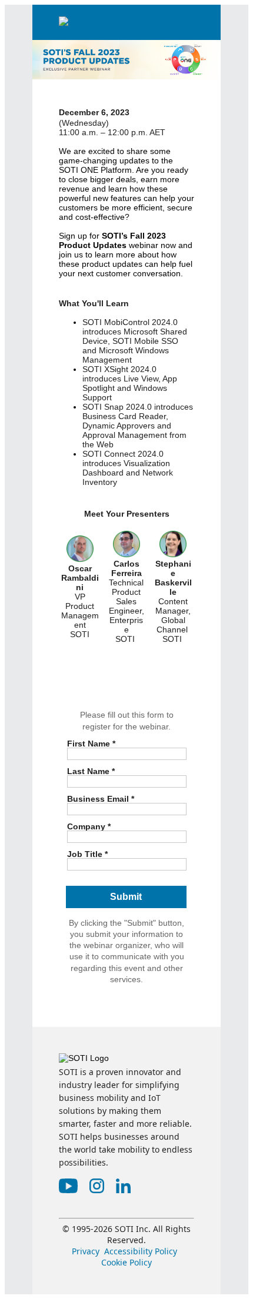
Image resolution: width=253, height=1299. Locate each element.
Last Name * (91, 770)
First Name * (91, 743)
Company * (89, 826)
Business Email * (100, 798)
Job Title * (87, 853)
